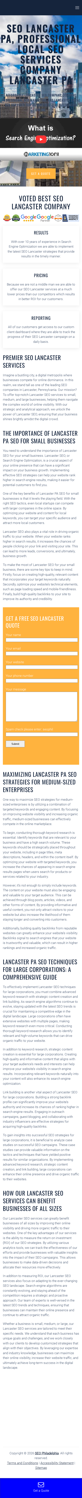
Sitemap (41, 1468)
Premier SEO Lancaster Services (32, 361)
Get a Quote (41, 173)
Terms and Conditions (22, 1463)
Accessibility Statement (57, 1463)
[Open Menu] (77, 7)
